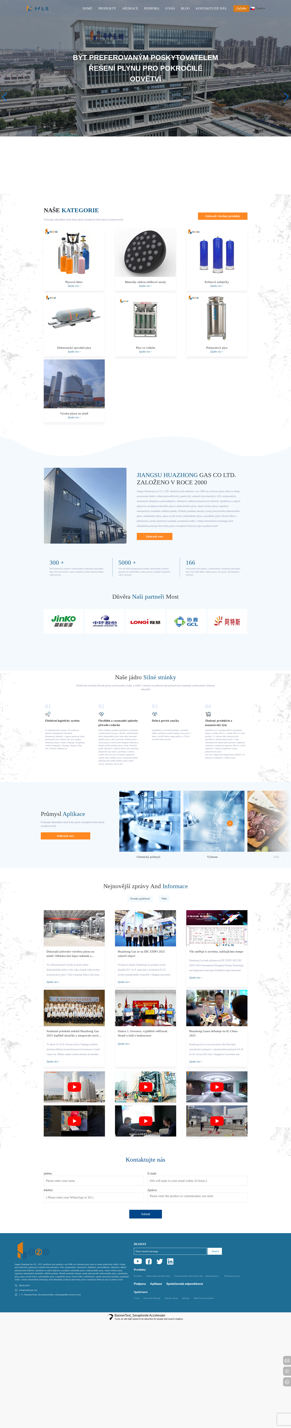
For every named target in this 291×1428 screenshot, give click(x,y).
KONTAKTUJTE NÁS (211, 8)
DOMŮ (87, 8)
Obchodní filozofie (152, 1298)
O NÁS (170, 8)
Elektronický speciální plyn (158, 1276)
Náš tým (185, 1298)
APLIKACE (130, 8)
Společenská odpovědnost (184, 1283)
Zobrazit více (154, 536)
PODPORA (151, 8)
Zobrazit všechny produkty (222, 216)
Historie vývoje (171, 1298)
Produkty (138, 1276)
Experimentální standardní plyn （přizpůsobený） (197, 1276)
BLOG (185, 8)
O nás (136, 1298)
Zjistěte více (74, 286)
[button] (4, 97)
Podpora (140, 1283)
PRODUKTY (107, 8)
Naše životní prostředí (204, 1298)
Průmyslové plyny (232, 1276)
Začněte (241, 8)
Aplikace (156, 1283)
